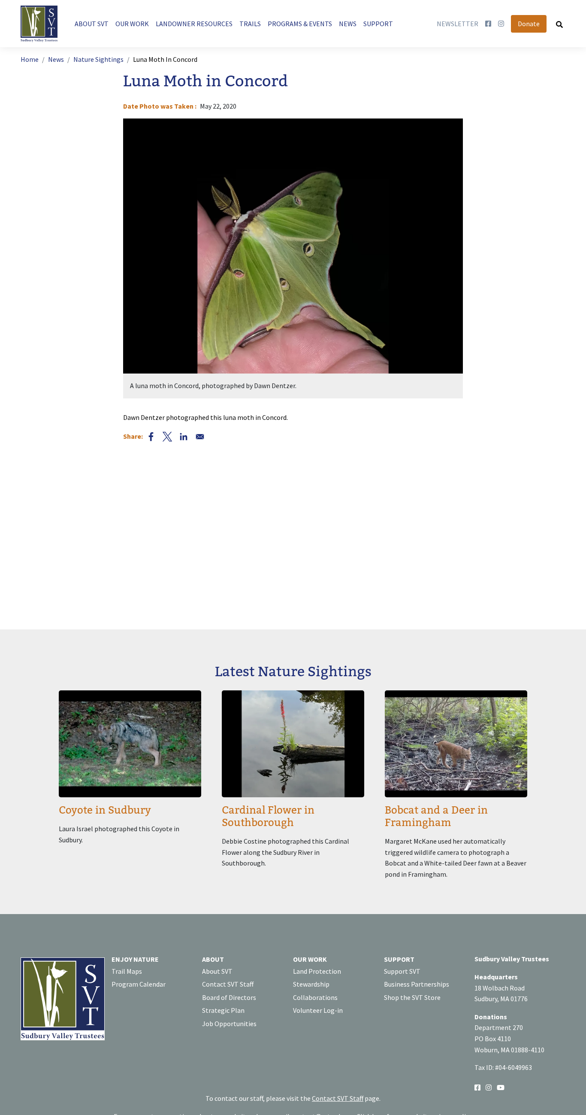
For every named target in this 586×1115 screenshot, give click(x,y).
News (56, 59)
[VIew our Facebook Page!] (477, 1087)
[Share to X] (167, 436)
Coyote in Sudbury (105, 810)
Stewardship (311, 984)
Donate (529, 23)
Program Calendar (139, 984)
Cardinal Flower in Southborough (268, 816)
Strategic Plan (223, 1010)
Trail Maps (127, 971)
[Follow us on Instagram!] (489, 1087)
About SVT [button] (92, 23)
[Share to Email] (199, 436)
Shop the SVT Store (412, 997)
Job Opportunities (229, 1023)
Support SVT (402, 971)
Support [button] (378, 23)
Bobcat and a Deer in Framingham (436, 816)
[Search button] (559, 24)
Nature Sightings (98, 59)
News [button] (347, 23)
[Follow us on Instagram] (501, 24)
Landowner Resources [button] (194, 23)
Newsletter (457, 23)
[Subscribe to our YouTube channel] (500, 1087)
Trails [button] (250, 23)
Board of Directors (229, 997)
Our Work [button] (132, 23)
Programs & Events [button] (300, 23)
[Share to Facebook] (151, 436)
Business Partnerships (416, 984)
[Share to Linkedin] (183, 436)
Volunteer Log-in (318, 1010)
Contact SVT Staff (228, 984)
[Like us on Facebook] (488, 24)
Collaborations (315, 997)
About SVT (217, 971)
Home (30, 59)
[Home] (42, 24)
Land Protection (317, 971)
